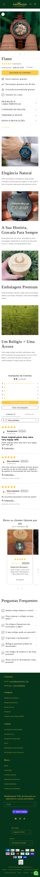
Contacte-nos (9, 734)
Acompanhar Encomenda (13, 729)
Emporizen (17, 867)
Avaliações (8, 770)
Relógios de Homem (11, 698)
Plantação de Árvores (12, 779)
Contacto (26, 872)
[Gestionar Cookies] (20, 862)
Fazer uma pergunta (20, 408)
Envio (6, 743)
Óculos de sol (9, 707)
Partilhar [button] (7, 127)
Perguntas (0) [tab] (29, 414)
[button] (4, 4)
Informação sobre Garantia (13, 752)
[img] (20, 559)
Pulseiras (7, 712)
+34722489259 (19, 686)
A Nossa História (10, 775)
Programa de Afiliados (12, 788)
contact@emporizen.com (19, 681)
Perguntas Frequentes (12, 738)
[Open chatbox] (35, 873)
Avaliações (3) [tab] (10, 414)
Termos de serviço (10, 872)
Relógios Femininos (11, 702)
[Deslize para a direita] (24, 54)
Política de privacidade (31, 869)
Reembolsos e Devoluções (13, 748)
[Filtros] (4, 420)
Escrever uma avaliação (20, 403)
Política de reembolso (15, 869)
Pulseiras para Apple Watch (14, 716)
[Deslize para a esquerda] (15, 54)
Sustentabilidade (10, 784)
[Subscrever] (33, 804)
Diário (6, 766)
